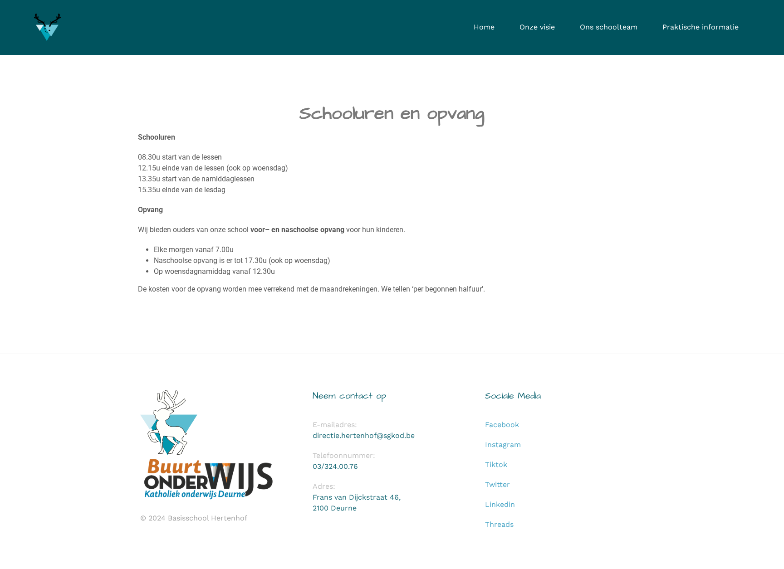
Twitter (497, 484)
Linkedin (500, 504)
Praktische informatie (700, 27)
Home (484, 27)
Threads (499, 524)
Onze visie (537, 27)
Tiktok (496, 464)
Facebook (502, 424)
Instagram (503, 444)
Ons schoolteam (608, 27)
